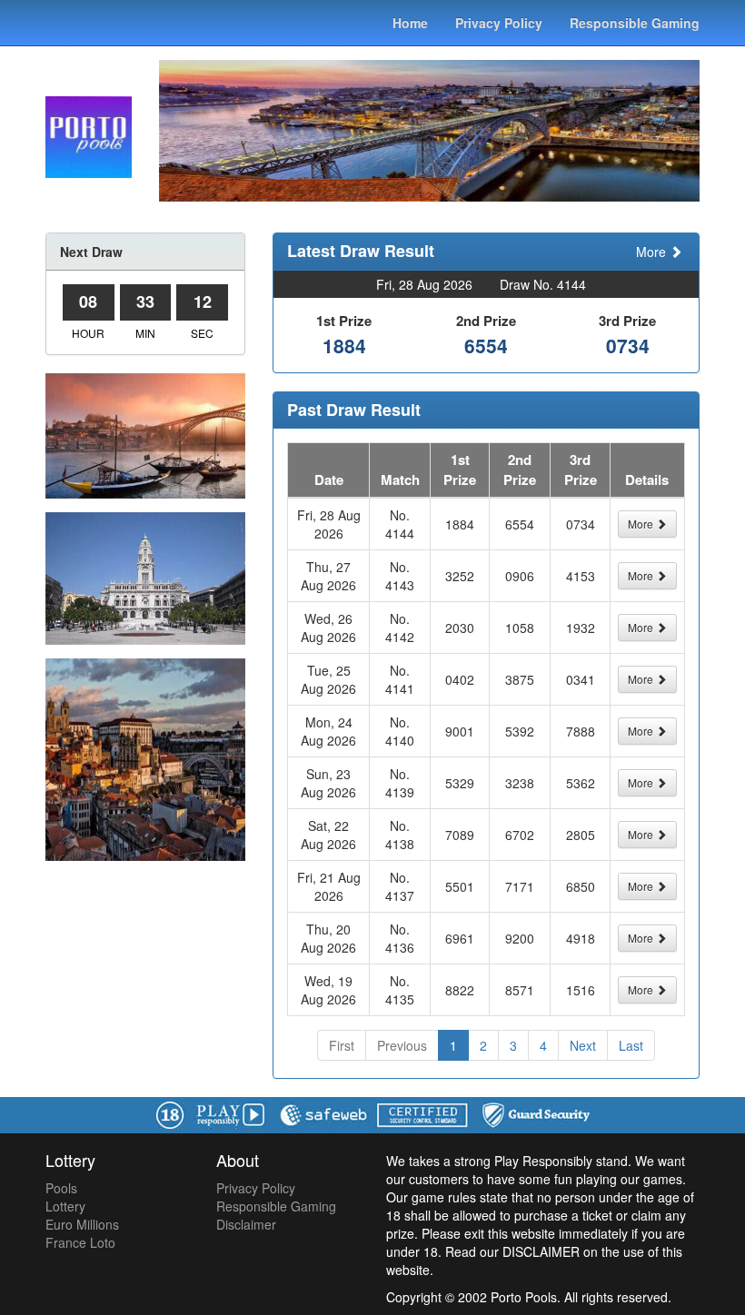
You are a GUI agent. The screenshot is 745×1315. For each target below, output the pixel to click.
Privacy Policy (498, 23)
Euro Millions (82, 1224)
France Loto (80, 1242)
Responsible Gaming (635, 23)
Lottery (65, 1206)
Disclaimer (246, 1224)
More (653, 251)
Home (410, 23)
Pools (61, 1188)
